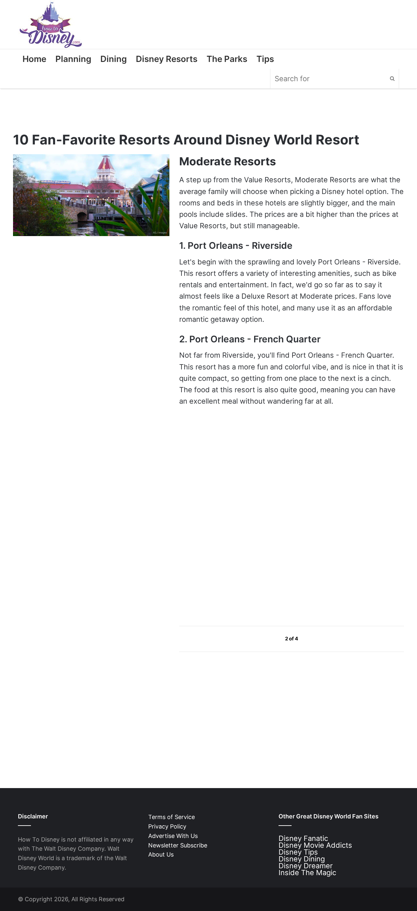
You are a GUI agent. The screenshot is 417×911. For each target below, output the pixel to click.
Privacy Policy (167, 826)
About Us (161, 854)
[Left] (270, 638)
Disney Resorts (166, 59)
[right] (313, 638)
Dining (113, 59)
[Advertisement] (228, 558)
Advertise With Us (173, 835)
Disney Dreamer (306, 865)
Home (34, 59)
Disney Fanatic (303, 838)
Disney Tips (298, 852)
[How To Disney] (51, 24)
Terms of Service (171, 817)
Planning (73, 59)
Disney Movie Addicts (315, 845)
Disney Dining (302, 859)
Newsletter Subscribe (177, 845)
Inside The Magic (307, 872)
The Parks (227, 59)
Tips (265, 59)
